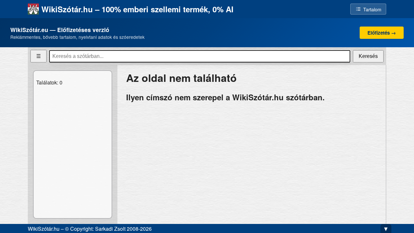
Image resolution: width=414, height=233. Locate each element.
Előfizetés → (381, 32)
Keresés (368, 56)
